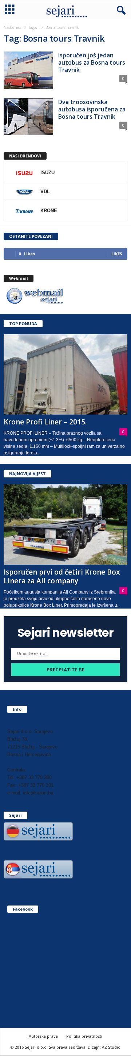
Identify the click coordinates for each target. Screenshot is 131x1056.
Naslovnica (12, 27)
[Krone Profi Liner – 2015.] (65, 374)
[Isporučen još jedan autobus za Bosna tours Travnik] (28, 70)
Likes (116, 253)
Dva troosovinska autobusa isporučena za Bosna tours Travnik (92, 109)
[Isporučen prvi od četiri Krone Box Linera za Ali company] (65, 524)
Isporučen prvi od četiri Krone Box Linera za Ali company (62, 576)
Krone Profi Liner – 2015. (45, 422)
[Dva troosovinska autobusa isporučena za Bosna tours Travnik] (28, 117)
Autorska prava (43, 1036)
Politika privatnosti (84, 1036)
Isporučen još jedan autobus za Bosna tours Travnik (91, 62)
